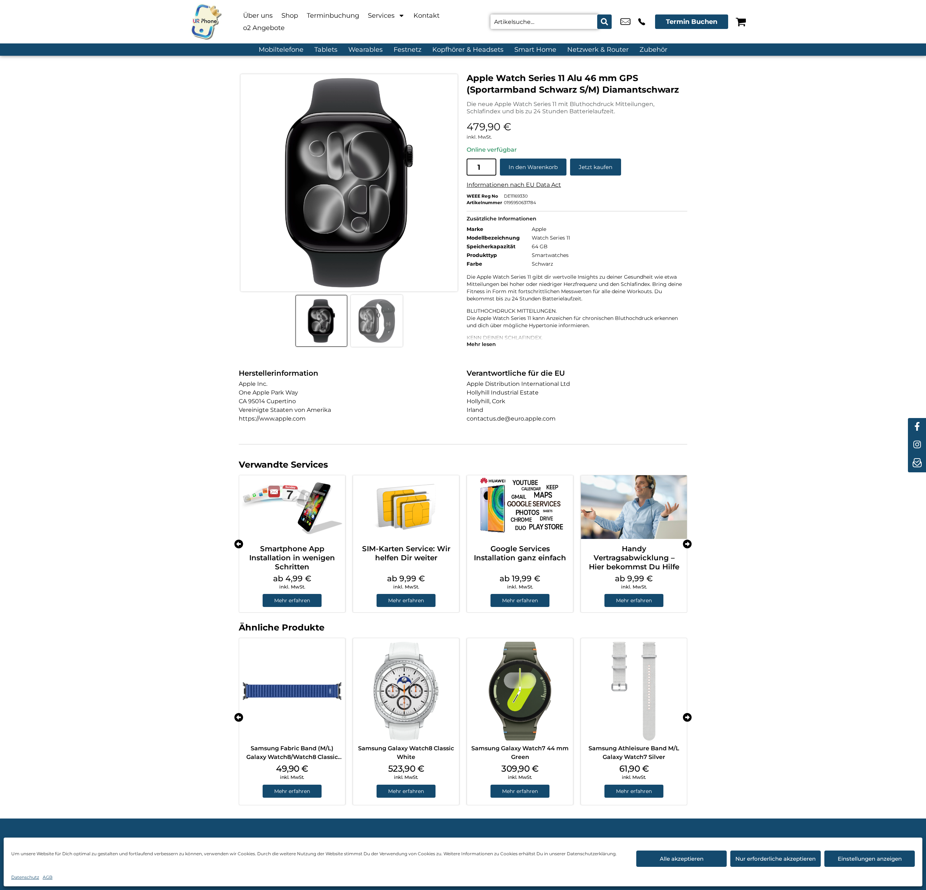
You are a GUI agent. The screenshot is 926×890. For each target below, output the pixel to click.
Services (381, 16)
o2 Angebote (264, 28)
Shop (289, 16)
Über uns (258, 16)
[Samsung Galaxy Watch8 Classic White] (406, 691)
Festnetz (407, 50)
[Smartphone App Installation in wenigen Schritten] (292, 507)
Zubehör (653, 50)
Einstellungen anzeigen (870, 858)
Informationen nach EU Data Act (514, 184)
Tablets (325, 50)
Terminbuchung (333, 16)
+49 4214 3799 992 (641, 21)
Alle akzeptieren (682, 858)
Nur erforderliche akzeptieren (775, 858)
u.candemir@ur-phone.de (625, 21)
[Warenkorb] (740, 21)
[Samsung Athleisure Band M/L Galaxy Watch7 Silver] (634, 691)
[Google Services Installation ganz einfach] (520, 507)
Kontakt (426, 16)
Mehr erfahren (292, 600)
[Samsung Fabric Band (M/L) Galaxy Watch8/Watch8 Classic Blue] (292, 691)
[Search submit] (604, 21)
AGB (47, 877)
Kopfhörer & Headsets (468, 50)
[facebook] (917, 427)
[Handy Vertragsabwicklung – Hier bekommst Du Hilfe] (634, 507)
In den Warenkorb (533, 167)
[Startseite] (206, 22)
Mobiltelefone (281, 50)
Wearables (365, 50)
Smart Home (535, 50)
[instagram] (917, 445)
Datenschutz (25, 877)
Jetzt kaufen (595, 167)
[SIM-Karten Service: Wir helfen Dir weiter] (406, 507)
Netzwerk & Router (598, 50)
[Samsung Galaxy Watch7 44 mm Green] (520, 691)
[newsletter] (917, 463)
